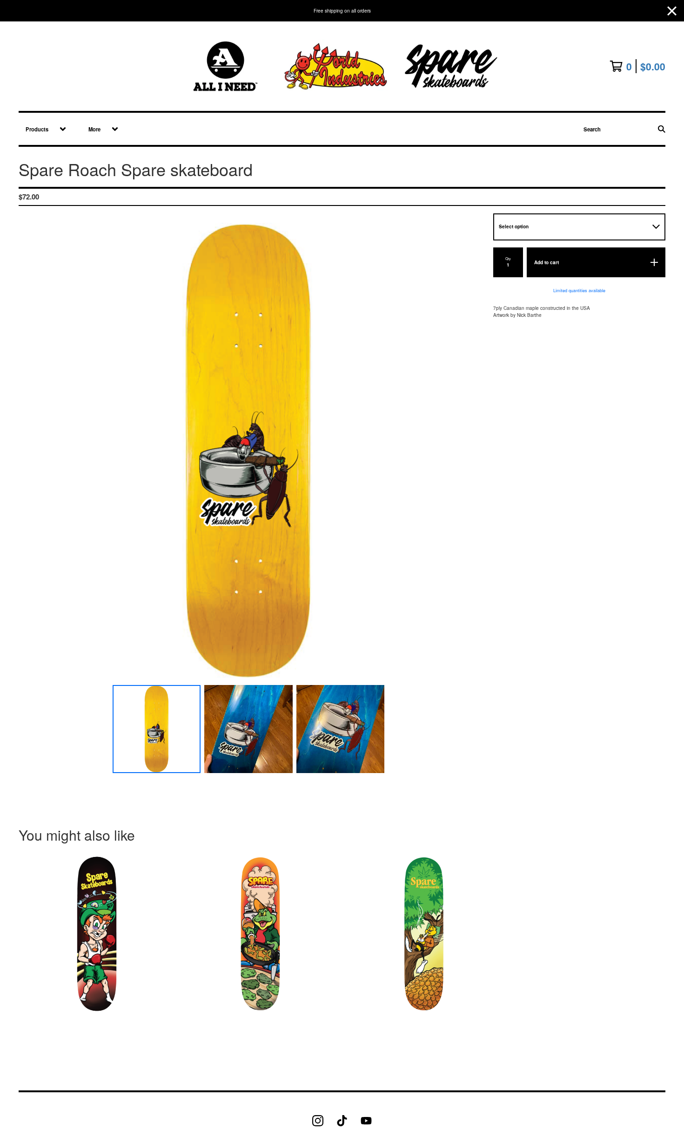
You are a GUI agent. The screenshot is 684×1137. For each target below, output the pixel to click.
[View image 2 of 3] (248, 729)
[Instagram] (318, 1120)
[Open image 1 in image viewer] (248, 451)
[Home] (342, 66)
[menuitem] (43, 129)
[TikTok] (342, 1120)
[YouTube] (366, 1120)
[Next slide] (467, 451)
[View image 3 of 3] (340, 729)
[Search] (661, 129)
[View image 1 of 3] (157, 729)
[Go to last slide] (30, 451)
